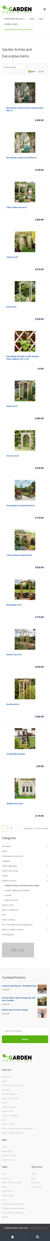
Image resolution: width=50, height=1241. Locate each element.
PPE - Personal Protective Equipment (17, 924)
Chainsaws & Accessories (12, 856)
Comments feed (8, 1155)
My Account (7, 1191)
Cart (3, 1174)
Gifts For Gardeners (10, 910)
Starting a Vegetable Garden (13, 1208)
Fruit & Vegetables (9, 866)
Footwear (6, 861)
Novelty (8, 895)
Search (25, 1039)
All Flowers (6, 846)
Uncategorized (8, 934)
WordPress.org (8, 1160)
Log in (4, 1147)
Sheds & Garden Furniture (12, 929)
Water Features (11, 900)
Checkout (6, 1178)
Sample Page (7, 1195)
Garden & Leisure (11, 24)
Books (4, 851)
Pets (4, 915)
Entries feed (7, 1151)
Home (31, 18)
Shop (41, 18)
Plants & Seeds (8, 919)
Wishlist (5, 1217)
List (41, 71)
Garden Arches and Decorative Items (22, 885)
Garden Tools (7, 905)
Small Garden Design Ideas (13, 1204)
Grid (33, 71)
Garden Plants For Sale (11, 1182)
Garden (5, 875)
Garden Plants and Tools (13, 18)
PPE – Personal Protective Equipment (17, 1128)
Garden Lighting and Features (17, 890)
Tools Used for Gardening (12, 1212)
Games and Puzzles (10, 871)
